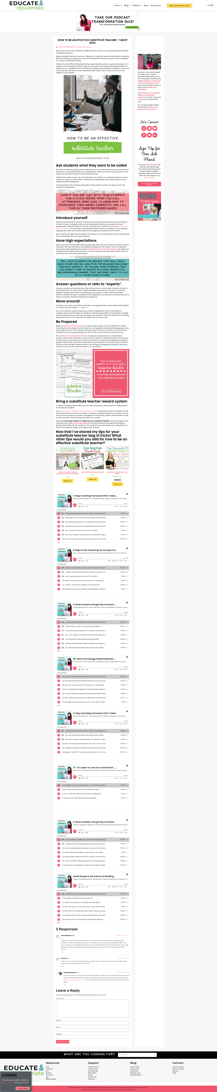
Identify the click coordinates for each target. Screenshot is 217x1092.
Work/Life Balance (136, 1075)
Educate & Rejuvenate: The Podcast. (148, 108)
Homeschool (134, 1071)
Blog (126, 5)
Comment (60, 998)
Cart (47, 1071)
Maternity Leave (135, 1073)
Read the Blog (134, 1067)
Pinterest (175, 1071)
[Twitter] (149, 135)
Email (58, 1027)
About (117, 5)
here (79, 308)
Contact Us (91, 1079)
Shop (146, 5)
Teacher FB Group (178, 1067)
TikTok (174, 1073)
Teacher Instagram (178, 1069)
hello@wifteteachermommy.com (75, 980)
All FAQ (90, 1075)
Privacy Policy (104, 1089)
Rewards (48, 1073)
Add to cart (67, 481)
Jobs (47, 1077)
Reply (62, 952)
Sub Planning (134, 1069)
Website (59, 1034)
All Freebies (49, 1075)
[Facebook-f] (143, 135)
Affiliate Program (51, 1079)
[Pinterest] (149, 128)
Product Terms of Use (115, 1089)
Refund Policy (92, 1073)
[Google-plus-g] (154, 135)
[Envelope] (154, 128)
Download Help (93, 1071)
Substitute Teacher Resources (80, 47)
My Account (156, 5)
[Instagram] (143, 128)
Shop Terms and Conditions (89, 1089)
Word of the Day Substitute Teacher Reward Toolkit (77, 411)
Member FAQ (92, 1077)
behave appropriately (81, 423)
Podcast (135, 5)
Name (58, 1020)
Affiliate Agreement (129, 1089)
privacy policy (149, 178)
